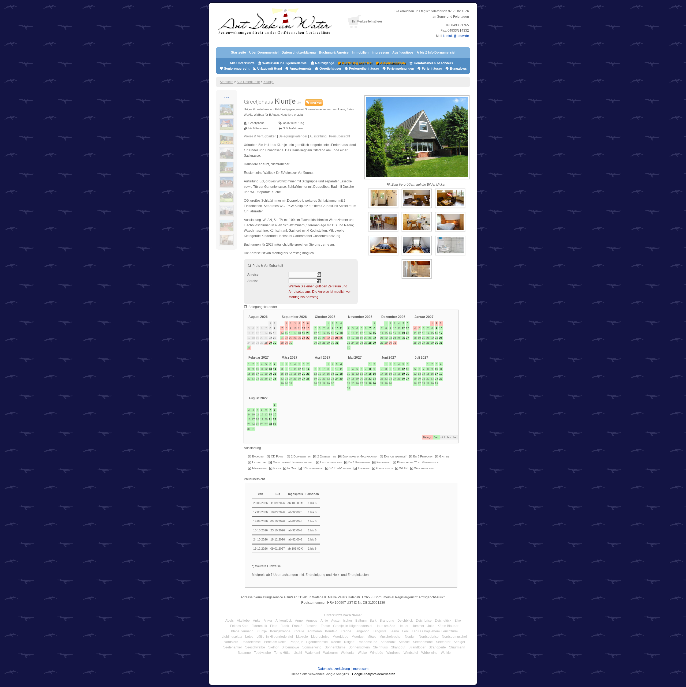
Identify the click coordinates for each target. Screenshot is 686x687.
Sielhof (273, 647)
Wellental (348, 653)
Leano (394, 631)
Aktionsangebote (392, 63)
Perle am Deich (275, 642)
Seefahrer (443, 642)
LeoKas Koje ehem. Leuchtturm (435, 631)
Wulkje (446, 653)
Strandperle (437, 647)
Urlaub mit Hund (269, 68)
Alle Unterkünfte (242, 63)
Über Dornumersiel (263, 52)
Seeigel (459, 642)
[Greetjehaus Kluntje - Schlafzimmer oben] (383, 255)
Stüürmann (457, 647)
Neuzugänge (324, 63)
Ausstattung (318, 136)
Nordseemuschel (454, 637)
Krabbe (346, 631)
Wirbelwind (429, 653)
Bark (373, 620)
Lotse (249, 637)
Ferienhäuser (431, 68)
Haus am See (385, 626)
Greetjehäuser (330, 68)
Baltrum (361, 620)
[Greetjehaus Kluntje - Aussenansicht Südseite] (417, 179)
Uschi (298, 653)
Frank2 (297, 626)
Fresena (311, 626)
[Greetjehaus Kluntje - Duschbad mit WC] (416, 279)
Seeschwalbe (255, 647)
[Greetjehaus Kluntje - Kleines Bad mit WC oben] (450, 255)
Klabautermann (242, 631)
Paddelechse (251, 642)
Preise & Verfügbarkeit (260, 136)
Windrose (393, 653)
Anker (268, 620)
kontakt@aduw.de (456, 36)
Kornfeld (331, 631)
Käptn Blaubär (448, 626)
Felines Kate (239, 626)
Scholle (404, 642)
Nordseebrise (429, 637)
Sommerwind (312, 647)
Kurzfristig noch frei (356, 63)
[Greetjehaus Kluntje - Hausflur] (383, 208)
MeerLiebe (340, 637)
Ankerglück (283, 620)
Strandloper (417, 647)
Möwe (371, 637)
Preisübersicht (339, 136)
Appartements (300, 68)
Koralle (299, 631)
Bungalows (458, 68)
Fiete (273, 626)
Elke (457, 620)
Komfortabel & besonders (433, 63)
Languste (379, 631)
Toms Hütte (282, 653)
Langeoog (362, 631)
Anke (256, 620)
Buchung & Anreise (334, 52)
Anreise (253, 274)
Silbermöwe (290, 647)
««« (226, 97)
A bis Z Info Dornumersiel (436, 52)
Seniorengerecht (236, 68)
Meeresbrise (320, 637)
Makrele (302, 637)
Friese (325, 626)
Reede (336, 642)
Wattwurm (330, 653)
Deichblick (405, 620)
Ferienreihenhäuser (364, 68)
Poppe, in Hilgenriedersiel (309, 642)
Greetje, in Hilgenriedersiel (352, 626)
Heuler (403, 626)
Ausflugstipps (403, 52)
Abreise (253, 281)
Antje (324, 620)
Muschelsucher (390, 637)
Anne (299, 620)
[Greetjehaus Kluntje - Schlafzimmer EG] (450, 232)
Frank (285, 626)
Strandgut (398, 647)
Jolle (430, 626)
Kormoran (314, 631)
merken (316, 102)
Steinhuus (380, 647)
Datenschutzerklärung (299, 52)
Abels (229, 620)
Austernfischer (341, 620)
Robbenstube (367, 642)
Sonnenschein (359, 647)
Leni (405, 631)
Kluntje (268, 82)
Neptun (410, 637)
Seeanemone (423, 642)
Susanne (244, 653)
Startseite (238, 52)
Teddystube (262, 653)
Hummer (418, 626)
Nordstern (231, 642)
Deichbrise (424, 620)
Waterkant (312, 653)
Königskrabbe (280, 631)
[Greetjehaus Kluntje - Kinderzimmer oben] (417, 255)
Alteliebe (243, 620)
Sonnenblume (335, 647)
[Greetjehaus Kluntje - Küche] (417, 232)
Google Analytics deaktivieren (373, 674)
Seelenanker (232, 647)
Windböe (376, 653)
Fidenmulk (259, 626)
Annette (311, 620)
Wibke (362, 653)
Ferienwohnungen (400, 68)
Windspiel (411, 653)
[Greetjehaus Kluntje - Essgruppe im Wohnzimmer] (383, 232)
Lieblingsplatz (232, 637)
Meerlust (358, 637)
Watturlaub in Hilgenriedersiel (284, 63)
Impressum (380, 52)
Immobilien (360, 52)
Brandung (387, 620)
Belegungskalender (293, 136)
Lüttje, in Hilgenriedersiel (274, 637)
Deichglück (443, 620)
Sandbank (388, 642)
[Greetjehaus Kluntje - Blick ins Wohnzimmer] (417, 208)
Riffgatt (349, 642)
